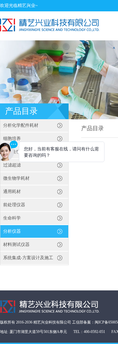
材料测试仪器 (16, 244)
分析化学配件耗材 (20, 125)
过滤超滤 (12, 165)
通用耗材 (12, 191)
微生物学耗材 (16, 178)
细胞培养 (12, 138)
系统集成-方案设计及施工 (28, 257)
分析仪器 (12, 231)
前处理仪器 (14, 204)
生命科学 (12, 218)
